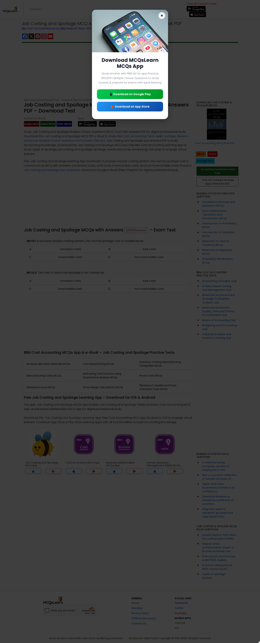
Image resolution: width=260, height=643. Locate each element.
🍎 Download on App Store (130, 107)
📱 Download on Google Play (130, 94)
